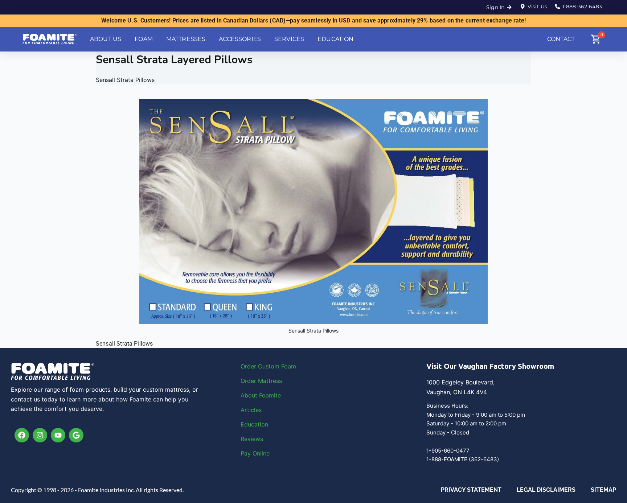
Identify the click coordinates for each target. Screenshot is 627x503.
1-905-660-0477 (448, 450)
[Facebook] (22, 435)
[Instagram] (40, 435)
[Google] (76, 435)
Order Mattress (261, 380)
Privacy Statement (471, 489)
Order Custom (261, 366)
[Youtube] (58, 435)
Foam (288, 366)
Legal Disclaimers (546, 489)
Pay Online (255, 453)
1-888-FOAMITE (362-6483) (462, 459)
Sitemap (603, 489)
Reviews (252, 438)
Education (254, 424)
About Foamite (261, 395)
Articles (251, 409)
